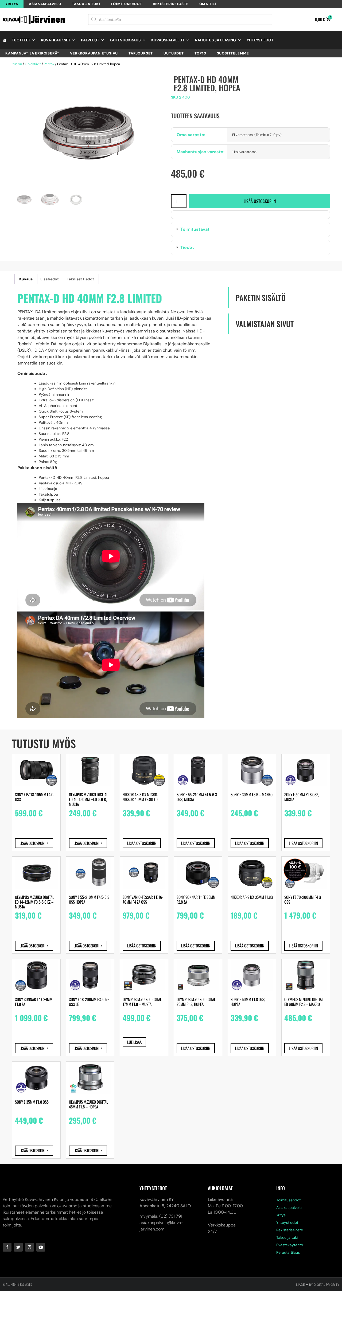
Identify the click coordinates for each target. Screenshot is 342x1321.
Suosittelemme (233, 53)
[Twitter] (18, 1247)
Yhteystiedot (260, 40)
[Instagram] (29, 1247)
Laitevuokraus (125, 40)
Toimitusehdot (126, 4)
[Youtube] (40, 1247)
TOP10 (200, 53)
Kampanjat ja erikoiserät (32, 53)
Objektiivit (33, 64)
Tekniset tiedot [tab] (80, 279)
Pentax (49, 64)
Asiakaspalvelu (45, 4)
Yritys (11, 4)
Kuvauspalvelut (167, 40)
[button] (250, 229)
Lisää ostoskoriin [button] (34, 843)
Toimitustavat (194, 229)
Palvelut (90, 40)
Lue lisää (134, 1042)
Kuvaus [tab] (26, 279)
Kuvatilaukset (55, 40)
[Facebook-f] (7, 1247)
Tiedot (187, 247)
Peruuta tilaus (288, 1252)
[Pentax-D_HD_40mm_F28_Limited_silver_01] (89, 132)
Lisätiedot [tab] (49, 279)
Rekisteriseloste (171, 4)
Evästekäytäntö (289, 1244)
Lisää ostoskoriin (260, 201)
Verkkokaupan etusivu (94, 53)
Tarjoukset (141, 53)
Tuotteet (21, 40)
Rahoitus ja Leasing (215, 40)
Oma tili (207, 4)
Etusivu (16, 64)
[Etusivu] (4, 40)
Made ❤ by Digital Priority (317, 1285)
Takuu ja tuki (86, 4)
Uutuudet (174, 53)
